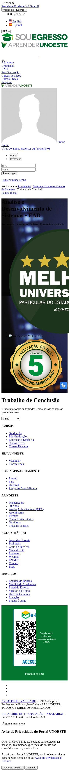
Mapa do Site (16, 550)
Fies (11, 481)
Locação (14, 597)
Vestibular (14, 460)
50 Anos (14, 505)
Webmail (14, 556)
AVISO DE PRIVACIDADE (18, 701)
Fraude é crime (17, 600)
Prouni (13, 478)
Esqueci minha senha (13, 179)
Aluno (13, 155)
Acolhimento (16, 512)
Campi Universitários (21, 519)
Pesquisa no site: (34, 673)
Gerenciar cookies (12, 767)
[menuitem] (34, 62)
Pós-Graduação (18, 436)
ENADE (14, 560)
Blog (12, 566)
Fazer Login (9, 173)
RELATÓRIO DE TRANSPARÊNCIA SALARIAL (32, 713)
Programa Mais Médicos (23, 488)
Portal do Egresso (19, 587)
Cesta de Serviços (19, 546)
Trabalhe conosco (19, 525)
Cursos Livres (17, 443)
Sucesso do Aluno (19, 590)
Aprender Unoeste (19, 540)
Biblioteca (15, 543)
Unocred (14, 485)
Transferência (16, 463)
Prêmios (13, 515)
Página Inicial (9, 192)
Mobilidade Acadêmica (22, 584)
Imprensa (14, 553)
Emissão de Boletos (20, 580)
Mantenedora (16, 502)
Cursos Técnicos (18, 446)
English (16, 21)
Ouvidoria (15, 522)
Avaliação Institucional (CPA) (26, 509)
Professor (15, 159)
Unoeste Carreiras (19, 594)
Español (17, 25)
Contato (13, 563)
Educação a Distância (21, 439)
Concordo (31, 767)
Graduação (24, 186)
